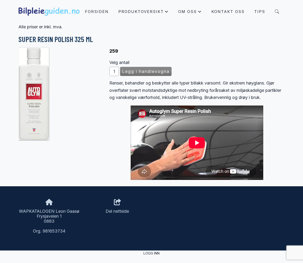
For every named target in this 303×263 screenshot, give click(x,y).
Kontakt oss (228, 11)
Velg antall (119, 62)
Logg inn (151, 253)
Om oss (189, 12)
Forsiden (97, 11)
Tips (259, 11)
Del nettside (117, 211)
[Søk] (277, 11)
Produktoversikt (143, 12)
